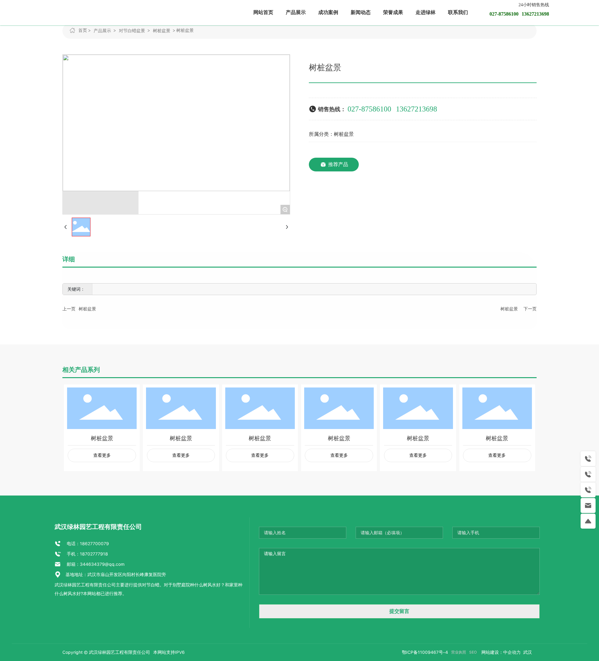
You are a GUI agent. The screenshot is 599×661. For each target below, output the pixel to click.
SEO (473, 652)
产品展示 (102, 30)
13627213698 (416, 109)
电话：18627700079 (87, 543)
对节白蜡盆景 (132, 30)
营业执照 (458, 652)
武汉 (527, 652)
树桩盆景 (161, 30)
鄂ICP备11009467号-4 (425, 652)
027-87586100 (369, 109)
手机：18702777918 (87, 553)
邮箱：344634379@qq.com (95, 564)
